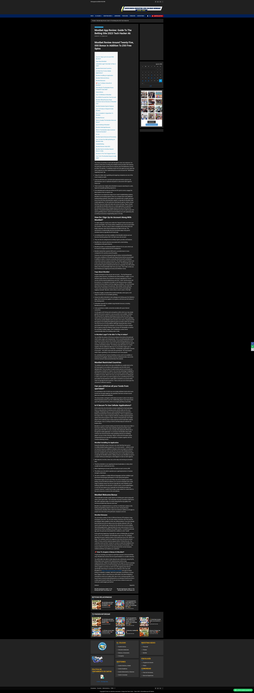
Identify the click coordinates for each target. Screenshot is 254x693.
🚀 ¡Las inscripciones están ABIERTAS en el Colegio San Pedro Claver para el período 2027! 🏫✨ (130, 604)
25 (145, 80)
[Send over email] (252, 346)
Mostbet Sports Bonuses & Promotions (106, 137)
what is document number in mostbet (112, 570)
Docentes (99, 688)
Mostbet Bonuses (100, 80)
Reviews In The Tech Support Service (105, 153)
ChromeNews (144, 691)
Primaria (145, 649)
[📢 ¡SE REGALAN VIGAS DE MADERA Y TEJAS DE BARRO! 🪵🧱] (96, 604)
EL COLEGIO (98, 15)
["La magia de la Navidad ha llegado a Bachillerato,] (144, 94)
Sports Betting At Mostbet (102, 124)
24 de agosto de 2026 (106, 633)
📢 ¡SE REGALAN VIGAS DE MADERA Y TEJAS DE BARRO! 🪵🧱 (107, 604)
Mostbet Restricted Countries (103, 68)
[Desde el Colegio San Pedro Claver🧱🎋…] (144, 631)
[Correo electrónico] (162, 2)
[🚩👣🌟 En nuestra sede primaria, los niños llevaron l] (159, 116)
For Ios (97, 134)
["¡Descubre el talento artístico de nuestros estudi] (151, 94)
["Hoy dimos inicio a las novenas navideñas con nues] (159, 94)
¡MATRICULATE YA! (158, 15)
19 (148, 77)
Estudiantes (93, 688)
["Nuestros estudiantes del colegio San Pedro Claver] (144, 109)
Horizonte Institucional (123, 649)
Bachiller (145, 652)
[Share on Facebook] (252, 343)
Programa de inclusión (148, 662)
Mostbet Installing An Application (104, 75)
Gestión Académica (122, 668)
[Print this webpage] (252, 349)
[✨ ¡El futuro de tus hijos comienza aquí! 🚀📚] (96, 631)
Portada (94, 20)
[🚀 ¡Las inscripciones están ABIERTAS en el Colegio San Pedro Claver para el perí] (119, 604)
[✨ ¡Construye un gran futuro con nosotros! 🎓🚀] (144, 621)
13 (151, 75)
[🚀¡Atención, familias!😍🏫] (120, 631)
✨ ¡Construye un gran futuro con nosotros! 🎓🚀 (156, 621)
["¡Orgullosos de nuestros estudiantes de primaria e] (144, 116)
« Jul (150, 85)
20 (151, 77)
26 (148, 80)
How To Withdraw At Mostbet (103, 94)
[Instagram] (158, 2)
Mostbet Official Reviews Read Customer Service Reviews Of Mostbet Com (106, 101)
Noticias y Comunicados (123, 652)
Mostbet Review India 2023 (103, 146)
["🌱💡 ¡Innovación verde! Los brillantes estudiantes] (151, 102)
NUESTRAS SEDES (108, 15)
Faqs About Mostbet (101, 61)
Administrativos (106, 688)
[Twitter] (160, 2)
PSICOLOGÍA (125, 15)
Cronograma (121, 656)
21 (154, 77)
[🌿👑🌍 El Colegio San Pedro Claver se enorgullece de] (151, 116)
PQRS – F (113, 688)
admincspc (97, 36)
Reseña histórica (122, 646)
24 (142, 80)
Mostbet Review (100, 117)
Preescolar (145, 646)
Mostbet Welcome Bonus (102, 78)
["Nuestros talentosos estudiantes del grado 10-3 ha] (151, 109)
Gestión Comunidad (122, 675)
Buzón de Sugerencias (148, 675)
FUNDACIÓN (132, 15)
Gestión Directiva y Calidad (124, 665)
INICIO (92, 15)
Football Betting (100, 144)
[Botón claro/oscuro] (147, 16)
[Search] (150, 16)
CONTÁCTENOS (140, 15)
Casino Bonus (99, 92)
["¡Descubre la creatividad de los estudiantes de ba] (144, 102)
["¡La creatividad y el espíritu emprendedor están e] (159, 102)
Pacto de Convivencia (148, 672)
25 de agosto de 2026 (130, 608)
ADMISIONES (117, 15)
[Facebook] (156, 2)
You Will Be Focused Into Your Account (106, 97)
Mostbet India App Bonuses (103, 127)
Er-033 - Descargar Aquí (102, 681)
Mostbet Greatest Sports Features (105, 106)
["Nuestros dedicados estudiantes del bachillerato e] (159, 109)
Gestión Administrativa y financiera (126, 671)
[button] (243, 690)
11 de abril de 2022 (104, 36)
